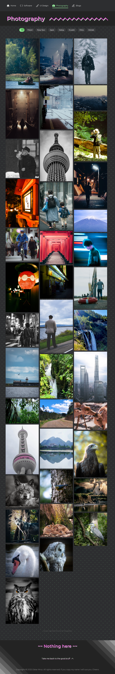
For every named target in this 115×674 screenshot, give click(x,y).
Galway (61, 30)
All (22, 30)
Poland (30, 30)
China (82, 30)
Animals (91, 30)
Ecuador (72, 30)
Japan (52, 30)
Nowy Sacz (41, 30)
